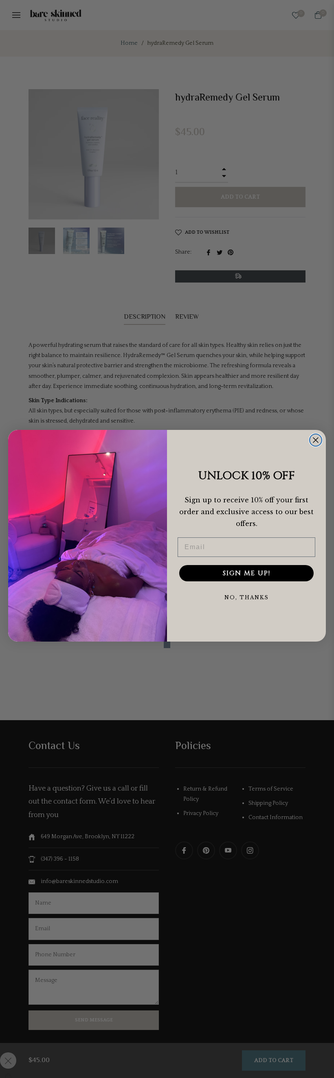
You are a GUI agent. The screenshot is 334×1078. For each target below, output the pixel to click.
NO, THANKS (246, 597)
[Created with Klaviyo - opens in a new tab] (167, 645)
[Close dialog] (316, 440)
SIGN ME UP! (246, 573)
